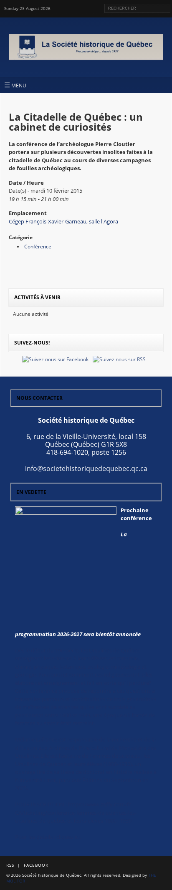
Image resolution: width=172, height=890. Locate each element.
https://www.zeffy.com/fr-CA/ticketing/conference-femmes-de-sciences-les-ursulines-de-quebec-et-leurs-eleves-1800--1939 (76, 812)
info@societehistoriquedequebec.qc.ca (86, 468)
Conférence (37, 246)
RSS (10, 865)
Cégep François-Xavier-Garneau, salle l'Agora (63, 221)
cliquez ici (68, 836)
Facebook (36, 865)
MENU (15, 84)
